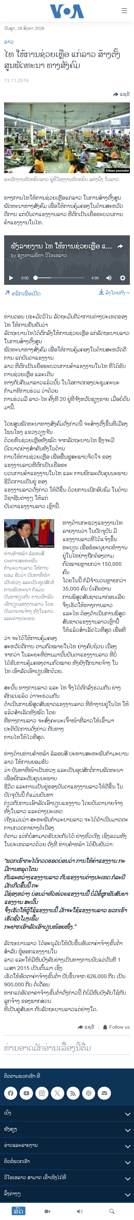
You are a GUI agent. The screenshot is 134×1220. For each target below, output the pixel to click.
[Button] (121, 94)
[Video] (47, 1211)
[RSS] (73, 1093)
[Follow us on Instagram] (41, 1093)
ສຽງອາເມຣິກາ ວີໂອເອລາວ (42, 255)
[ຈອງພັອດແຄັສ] (104, 1093)
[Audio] (79, 1211)
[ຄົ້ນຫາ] (112, 1211)
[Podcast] (88, 1093)
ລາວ (9, 42)
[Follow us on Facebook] (10, 1093)
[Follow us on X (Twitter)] (57, 1093)
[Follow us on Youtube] (26, 1093)
